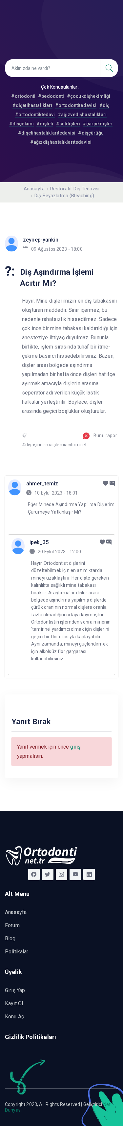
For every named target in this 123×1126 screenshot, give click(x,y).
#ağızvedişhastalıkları (82, 114)
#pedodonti (51, 96)
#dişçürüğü (91, 133)
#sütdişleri (68, 123)
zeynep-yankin (40, 240)
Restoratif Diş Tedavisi (74, 189)
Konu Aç (14, 1016)
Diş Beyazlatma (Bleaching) (64, 196)
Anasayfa (34, 189)
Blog (10, 938)
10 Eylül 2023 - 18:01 (56, 493)
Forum (12, 925)
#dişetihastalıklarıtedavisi (46, 133)
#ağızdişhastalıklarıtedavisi (61, 142)
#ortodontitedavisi (76, 105)
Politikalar (17, 951)
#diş (104, 105)
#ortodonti (23, 96)
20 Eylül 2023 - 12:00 (59, 551)
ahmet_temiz (42, 483)
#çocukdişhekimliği (89, 96)
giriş (75, 747)
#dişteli (44, 123)
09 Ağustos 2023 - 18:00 (56, 249)
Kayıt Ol (14, 1003)
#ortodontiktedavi (35, 114)
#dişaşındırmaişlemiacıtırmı (51, 444)
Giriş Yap (15, 990)
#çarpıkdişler (98, 123)
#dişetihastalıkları (32, 105)
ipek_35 (39, 542)
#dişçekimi (21, 123)
